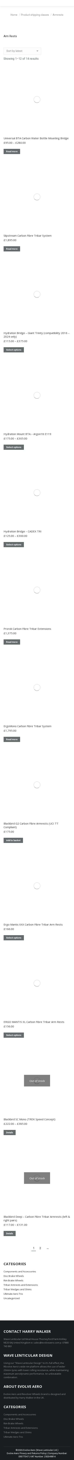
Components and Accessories (20, 1271)
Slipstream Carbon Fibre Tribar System (28, 235)
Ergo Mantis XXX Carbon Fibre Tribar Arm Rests (33, 924)
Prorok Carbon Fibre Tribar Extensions (27, 628)
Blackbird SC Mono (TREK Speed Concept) (29, 1119)
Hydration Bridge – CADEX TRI (22, 531)
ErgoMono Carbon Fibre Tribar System (27, 726)
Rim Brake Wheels (13, 1280)
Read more (12, 151)
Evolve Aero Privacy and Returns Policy (26, 1453)
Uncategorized (12, 1298)
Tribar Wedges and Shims (18, 1289)
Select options (13, 350)
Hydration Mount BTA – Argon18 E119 (27, 434)
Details (9, 1132)
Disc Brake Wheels (14, 1276)
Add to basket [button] (13, 840)
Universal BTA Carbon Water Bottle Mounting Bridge (36, 138)
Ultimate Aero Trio (13, 1293)
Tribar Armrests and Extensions (21, 1284)
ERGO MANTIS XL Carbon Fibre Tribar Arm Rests (34, 1022)
